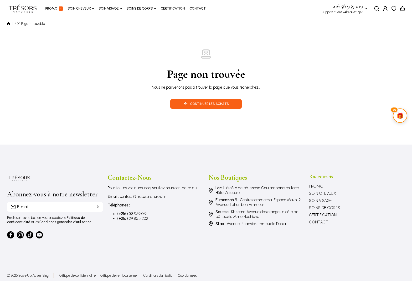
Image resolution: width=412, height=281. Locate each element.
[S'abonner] (97, 207)
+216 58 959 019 (347, 6)
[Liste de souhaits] (393, 8)
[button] (402, 8)
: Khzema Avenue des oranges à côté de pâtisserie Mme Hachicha (257, 214)
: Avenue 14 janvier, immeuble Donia (251, 223)
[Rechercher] (376, 8)
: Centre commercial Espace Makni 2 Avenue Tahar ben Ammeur (258, 202)
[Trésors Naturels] (22, 8)
